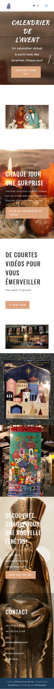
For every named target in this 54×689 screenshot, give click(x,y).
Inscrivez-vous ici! (26, 72)
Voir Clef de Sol (20, 574)
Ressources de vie (24, 681)
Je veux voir (17, 304)
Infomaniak (40, 685)
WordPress (13, 685)
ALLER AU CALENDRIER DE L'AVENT (25, 212)
